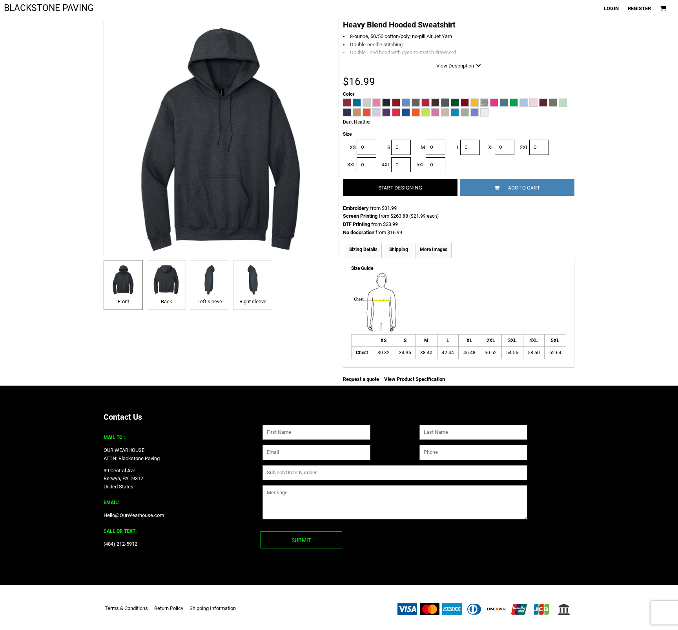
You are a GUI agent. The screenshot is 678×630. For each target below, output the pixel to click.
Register (639, 8)
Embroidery (356, 208)
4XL (386, 165)
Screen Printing (360, 216)
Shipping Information (213, 608)
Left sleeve (209, 301)
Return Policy (168, 608)
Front (123, 301)
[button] (663, 8)
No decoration (358, 232)
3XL (351, 165)
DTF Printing (356, 224)
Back (166, 301)
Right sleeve (252, 301)
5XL (420, 165)
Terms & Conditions (126, 608)
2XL (524, 147)
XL (491, 147)
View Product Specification (414, 379)
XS (353, 147)
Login (611, 8)
